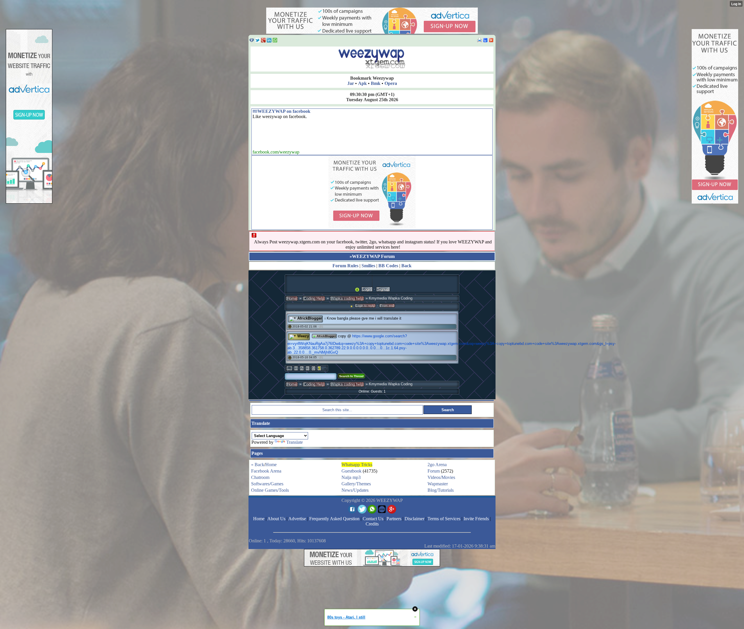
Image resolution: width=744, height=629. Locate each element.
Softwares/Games (267, 483)
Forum (434, 470)
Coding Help (314, 298)
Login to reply (365, 305)
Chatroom (260, 477)
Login (366, 289)
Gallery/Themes (356, 483)
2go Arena (437, 464)
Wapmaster (438, 483)
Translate (294, 442)
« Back (257, 464)
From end (387, 305)
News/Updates (355, 490)
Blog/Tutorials (441, 490)
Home (292, 298)
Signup (383, 289)
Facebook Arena (266, 470)
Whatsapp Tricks (356, 464)
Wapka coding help (347, 298)
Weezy (303, 336)
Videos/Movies (441, 477)
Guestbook (351, 470)
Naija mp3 (351, 477)
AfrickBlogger (309, 318)
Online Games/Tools (270, 490)
